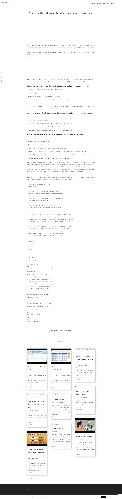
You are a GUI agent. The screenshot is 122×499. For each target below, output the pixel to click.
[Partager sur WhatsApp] (1, 83)
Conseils (98, 3)
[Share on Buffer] (1, 88)
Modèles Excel (113, 3)
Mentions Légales (31, 489)
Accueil (93, 3)
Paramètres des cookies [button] (94, 496)
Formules (105, 3)
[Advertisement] (61, 35)
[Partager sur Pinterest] (1, 85)
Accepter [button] (103, 496)
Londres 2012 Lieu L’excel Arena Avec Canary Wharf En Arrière (84, 359)
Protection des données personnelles (45, 489)
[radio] (57, 339)
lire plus (30, 387)
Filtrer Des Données (58, 399)
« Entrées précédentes (32, 478)
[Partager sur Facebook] (1, 77)
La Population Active (58, 428)
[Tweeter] (1, 80)
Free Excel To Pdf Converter (84, 436)
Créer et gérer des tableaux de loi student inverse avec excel (36, 404)
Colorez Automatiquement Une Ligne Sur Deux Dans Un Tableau (36, 452)
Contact (57, 489)
